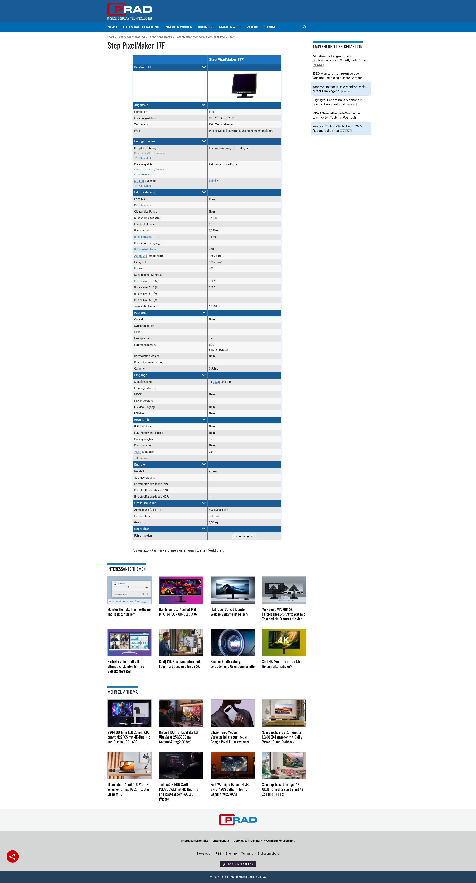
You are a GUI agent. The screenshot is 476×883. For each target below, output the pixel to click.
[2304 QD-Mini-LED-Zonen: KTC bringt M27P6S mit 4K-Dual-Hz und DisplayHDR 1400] (129, 713)
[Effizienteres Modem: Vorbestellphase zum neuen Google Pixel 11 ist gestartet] (233, 713)
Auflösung (140, 255)
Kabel (212, 180)
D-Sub (216, 381)
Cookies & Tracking (247, 841)
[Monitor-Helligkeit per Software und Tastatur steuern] (129, 590)
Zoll (215, 218)
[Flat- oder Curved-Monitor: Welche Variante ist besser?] (233, 590)
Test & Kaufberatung (140, 27)
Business (205, 27)
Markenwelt (230, 27)
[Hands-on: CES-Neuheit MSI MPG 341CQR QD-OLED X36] (181, 590)
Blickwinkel (141, 281)
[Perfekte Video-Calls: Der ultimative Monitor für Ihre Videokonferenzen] (129, 642)
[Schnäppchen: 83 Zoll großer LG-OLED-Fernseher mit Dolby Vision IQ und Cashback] (284, 713)
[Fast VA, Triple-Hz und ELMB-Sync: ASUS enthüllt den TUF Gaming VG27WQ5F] (233, 765)
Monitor (139, 180)
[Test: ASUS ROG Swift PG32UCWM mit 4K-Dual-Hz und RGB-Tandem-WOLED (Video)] (181, 765)
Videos (252, 27)
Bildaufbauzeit (143, 237)
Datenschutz (220, 841)
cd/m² (218, 262)
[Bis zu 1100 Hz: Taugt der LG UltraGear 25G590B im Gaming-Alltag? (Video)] (181, 713)
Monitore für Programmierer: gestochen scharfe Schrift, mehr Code (339, 60)
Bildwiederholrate (145, 249)
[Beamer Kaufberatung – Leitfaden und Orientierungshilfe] (233, 642)
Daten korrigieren (244, 536)
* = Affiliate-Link (143, 158)
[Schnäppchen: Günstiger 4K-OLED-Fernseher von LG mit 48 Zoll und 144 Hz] (284, 765)
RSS (218, 853)
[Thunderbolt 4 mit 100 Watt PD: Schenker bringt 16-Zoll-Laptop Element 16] (129, 765)
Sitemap (231, 853)
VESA (137, 451)
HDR (137, 332)
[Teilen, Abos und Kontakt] (13, 856)
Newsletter (204, 853)
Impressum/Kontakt (194, 841)
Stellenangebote (268, 853)
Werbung (247, 853)
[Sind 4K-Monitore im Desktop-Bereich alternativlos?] (284, 642)
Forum (269, 27)
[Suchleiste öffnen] (304, 27)
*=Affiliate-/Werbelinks (279, 841)
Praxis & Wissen (178, 27)
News (112, 27)
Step (212, 112)
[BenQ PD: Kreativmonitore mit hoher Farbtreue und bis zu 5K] (181, 642)
